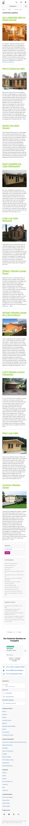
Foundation (5, 748)
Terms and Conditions (7, 797)
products (13, 6)
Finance (4, 711)
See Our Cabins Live (7, 781)
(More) (12, 62)
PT (9, 822)
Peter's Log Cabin (10, 433)
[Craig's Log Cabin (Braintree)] (14, 233)
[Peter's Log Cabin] (14, 445)
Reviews (4, 778)
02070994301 (9, 693)
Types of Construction (7, 751)
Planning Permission (7, 745)
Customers (5, 784)
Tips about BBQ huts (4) (10, 585)
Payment (4, 714)
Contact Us (5, 790)
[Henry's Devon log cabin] (14, 80)
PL (18, 822)
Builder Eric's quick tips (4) (11, 563)
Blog (3, 787)
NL (12, 822)
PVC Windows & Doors (8, 759)
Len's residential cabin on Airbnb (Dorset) (13, 18)
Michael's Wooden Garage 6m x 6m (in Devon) (14, 313)
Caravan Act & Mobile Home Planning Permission (14, 742)
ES (7, 822)
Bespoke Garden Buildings (8, 726)
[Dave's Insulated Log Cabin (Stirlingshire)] (14, 178)
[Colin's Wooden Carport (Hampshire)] (14, 386)
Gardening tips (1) (9, 567)
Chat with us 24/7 (10, 703)
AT (16, 822)
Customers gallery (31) (10, 565)
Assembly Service (6, 720)
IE (20, 822)
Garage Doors (5, 762)
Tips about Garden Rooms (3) (12, 589)
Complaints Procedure (7, 735)
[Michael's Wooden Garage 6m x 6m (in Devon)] (14, 327)
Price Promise (5, 732)
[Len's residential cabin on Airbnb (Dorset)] (14, 32)
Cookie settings (6, 806)
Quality (4, 775)
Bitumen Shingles (6, 757)
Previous (9, 632)
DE (3, 822)
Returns (4, 729)
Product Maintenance (7, 765)
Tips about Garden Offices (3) (12, 587)
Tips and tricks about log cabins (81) (13, 591)
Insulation (4, 754)
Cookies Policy (6, 803)
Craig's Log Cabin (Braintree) (10, 219)
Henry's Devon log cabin (13, 68)
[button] (26, 6)
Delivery (4, 717)
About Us (4, 772)
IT (5, 822)
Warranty (4, 723)
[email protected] (6, 62)
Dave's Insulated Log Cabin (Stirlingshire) (11, 165)
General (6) (7, 569)
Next (19, 632)
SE (14, 822)
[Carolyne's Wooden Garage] (14, 499)
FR (25, 821)
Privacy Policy (5, 800)
